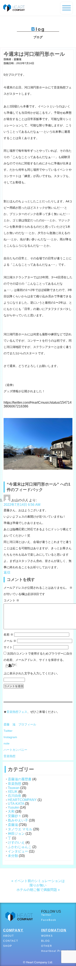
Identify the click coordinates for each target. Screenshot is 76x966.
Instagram (10, 737)
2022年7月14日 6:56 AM (22, 504)
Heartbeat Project (54, 951)
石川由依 (14, 795)
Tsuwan (13, 788)
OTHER (46, 945)
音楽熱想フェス (17, 711)
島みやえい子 (18, 820)
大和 (11, 811)
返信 (7, 572)
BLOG (45, 940)
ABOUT (8, 935)
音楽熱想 (9, 756)
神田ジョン (16, 833)
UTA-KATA (16, 803)
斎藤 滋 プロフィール (20, 724)
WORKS (47, 935)
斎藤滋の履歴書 (19, 779)
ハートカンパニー (15, 749)
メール (10, 641)
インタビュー (18, 851)
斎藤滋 (13, 825)
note (7, 743)
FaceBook (48, 920)
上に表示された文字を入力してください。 (32, 673)
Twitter (8, 730)
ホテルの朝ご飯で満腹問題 (36, 890)
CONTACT (10, 940)
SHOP (7, 945)
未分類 (13, 856)
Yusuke (13, 807)
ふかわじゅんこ (19, 847)
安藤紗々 (14, 816)
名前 (8, 634)
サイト (8, 647)
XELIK (13, 791)
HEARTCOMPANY (22, 800)
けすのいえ (16, 842)
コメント (11, 600)
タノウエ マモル (20, 829)
